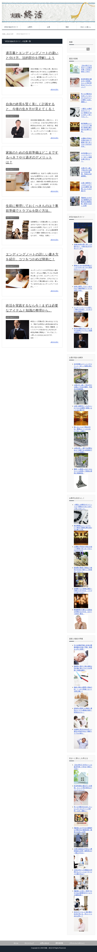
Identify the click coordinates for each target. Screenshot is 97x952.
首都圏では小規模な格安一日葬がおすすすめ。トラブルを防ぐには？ (83, 591)
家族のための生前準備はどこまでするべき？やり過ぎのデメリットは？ (32, 157)
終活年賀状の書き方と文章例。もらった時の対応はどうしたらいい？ (86, 83)
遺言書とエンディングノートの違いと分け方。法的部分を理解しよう (83, 225)
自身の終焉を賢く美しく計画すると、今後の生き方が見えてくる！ (83, 246)
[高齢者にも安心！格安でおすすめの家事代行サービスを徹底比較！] (81, 909)
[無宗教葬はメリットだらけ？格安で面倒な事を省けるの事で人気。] (81, 544)
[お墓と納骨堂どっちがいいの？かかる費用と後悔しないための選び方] (81, 424)
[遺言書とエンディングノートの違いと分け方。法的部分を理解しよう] (17, 85)
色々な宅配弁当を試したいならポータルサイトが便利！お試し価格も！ (86, 98)
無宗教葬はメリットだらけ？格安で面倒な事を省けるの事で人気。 (86, 127)
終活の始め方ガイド (11, 27)
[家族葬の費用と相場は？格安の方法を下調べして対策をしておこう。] (81, 586)
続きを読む (55, 89)
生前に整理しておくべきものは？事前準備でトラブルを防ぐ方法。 (83, 288)
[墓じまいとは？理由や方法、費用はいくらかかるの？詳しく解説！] (81, 445)
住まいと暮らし (86, 27)
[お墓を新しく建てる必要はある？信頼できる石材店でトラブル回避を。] (81, 466)
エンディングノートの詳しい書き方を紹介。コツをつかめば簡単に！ (83, 309)
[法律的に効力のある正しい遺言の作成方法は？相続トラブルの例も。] (81, 748)
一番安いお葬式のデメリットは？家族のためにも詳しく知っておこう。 (86, 112)
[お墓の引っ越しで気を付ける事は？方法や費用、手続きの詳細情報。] (81, 403)
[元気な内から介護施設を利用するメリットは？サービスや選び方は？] (81, 888)
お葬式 (30, 27)
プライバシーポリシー (77, 943)
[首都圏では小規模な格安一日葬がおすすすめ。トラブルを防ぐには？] (81, 607)
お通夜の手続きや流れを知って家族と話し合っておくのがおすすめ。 (86, 142)
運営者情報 (59, 943)
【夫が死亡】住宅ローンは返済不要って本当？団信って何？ (83, 767)
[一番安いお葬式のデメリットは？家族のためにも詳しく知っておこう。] (81, 523)
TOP (8, 34)
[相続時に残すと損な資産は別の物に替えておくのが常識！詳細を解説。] (81, 685)
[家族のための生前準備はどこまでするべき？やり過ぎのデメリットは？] (17, 189)
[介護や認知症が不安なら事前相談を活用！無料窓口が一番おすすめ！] (81, 867)
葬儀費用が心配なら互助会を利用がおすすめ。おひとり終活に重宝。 (83, 612)
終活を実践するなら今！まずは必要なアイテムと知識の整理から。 (83, 330)
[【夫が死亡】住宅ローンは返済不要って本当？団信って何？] (81, 783)
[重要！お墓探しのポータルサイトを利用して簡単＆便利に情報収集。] (81, 487)
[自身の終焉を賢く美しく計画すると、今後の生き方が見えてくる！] (17, 136)
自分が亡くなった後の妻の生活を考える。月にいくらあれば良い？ (83, 914)
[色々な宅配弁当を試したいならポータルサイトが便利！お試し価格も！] (81, 825)
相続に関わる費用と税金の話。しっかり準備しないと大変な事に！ (83, 689)
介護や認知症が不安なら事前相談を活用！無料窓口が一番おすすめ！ (83, 851)
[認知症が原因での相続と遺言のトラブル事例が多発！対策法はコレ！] (81, 727)
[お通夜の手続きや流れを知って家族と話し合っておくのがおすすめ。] (81, 565)
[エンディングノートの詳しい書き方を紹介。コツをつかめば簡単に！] (17, 286)
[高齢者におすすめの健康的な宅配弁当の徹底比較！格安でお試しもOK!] (81, 846)
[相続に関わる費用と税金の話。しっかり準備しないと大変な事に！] (81, 706)
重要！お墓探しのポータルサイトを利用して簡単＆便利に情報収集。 (83, 471)
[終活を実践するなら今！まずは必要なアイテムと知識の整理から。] (17, 337)
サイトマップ (29, 943)
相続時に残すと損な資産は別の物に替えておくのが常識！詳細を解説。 (83, 668)
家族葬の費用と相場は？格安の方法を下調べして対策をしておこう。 (83, 570)
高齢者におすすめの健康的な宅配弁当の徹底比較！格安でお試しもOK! (86, 202)
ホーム (16, 943)
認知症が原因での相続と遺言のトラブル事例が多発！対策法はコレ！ (83, 710)
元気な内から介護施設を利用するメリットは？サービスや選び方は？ (83, 872)
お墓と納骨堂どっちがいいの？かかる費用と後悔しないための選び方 (86, 187)
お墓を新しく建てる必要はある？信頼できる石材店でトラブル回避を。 (83, 450)
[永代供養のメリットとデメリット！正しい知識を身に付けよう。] (81, 382)
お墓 (48, 27)
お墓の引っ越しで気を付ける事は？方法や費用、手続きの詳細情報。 (86, 172)
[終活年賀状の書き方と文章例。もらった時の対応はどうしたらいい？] (81, 804)
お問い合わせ (44, 943)
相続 (67, 27)
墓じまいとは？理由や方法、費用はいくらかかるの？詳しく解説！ (82, 429)
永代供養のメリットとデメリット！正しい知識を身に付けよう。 (86, 157)
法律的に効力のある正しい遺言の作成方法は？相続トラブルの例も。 (83, 731)
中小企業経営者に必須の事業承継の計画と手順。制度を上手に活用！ (83, 647)
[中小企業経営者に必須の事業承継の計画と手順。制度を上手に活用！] (81, 664)
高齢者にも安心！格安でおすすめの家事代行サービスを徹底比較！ (83, 893)
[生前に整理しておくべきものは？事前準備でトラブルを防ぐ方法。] (17, 238)
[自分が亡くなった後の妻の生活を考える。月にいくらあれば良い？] (81, 930)
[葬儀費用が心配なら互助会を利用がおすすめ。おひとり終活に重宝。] (81, 628)
